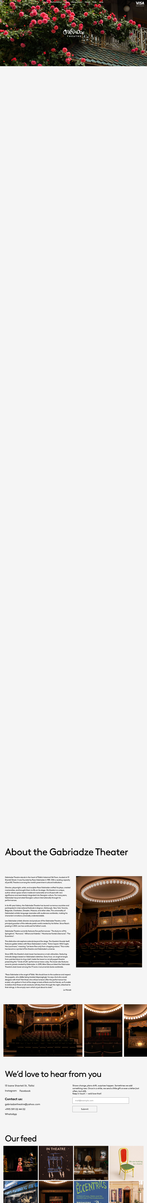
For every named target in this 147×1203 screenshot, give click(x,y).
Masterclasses (76, 2)
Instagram (11, 1090)
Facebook (25, 1090)
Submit (84, 1109)
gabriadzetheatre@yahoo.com (22, 1104)
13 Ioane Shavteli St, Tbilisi (19, 1085)
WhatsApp (11, 1114)
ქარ (3, 2)
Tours (66, 2)
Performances (56, 2)
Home (45, 2)
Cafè (94, 2)
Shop (101, 2)
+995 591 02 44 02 (15, 1109)
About (87, 2)
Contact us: (14, 1099)
